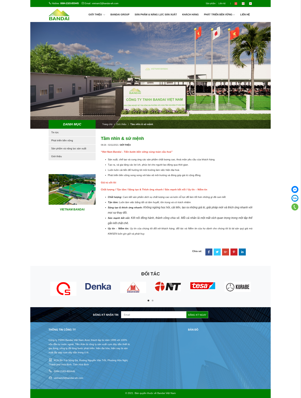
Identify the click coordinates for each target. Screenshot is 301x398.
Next (261, 292)
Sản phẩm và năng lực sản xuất (68, 148)
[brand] (63, 289)
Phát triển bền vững (218, 14)
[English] (243, 3)
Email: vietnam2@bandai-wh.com (101, 3)
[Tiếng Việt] (236, 3)
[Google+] (225, 252)
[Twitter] (217, 252)
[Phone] (295, 207)
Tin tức (55, 132)
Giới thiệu (95, 14)
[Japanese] (250, 3)
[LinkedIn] (242, 252)
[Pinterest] (233, 252)
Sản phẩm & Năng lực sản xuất (156, 14)
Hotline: (65, 3)
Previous (39, 292)
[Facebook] (208, 252)
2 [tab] (152, 300)
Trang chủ (107, 124)
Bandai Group (119, 14)
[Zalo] (294, 198)
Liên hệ (222, 3)
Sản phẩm (210, 3)
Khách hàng (190, 14)
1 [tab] (148, 300)
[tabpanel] (63, 289)
